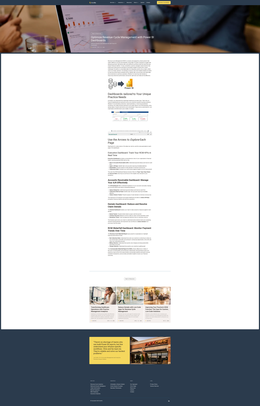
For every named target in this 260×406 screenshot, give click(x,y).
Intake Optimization (95, 388)
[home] (92, 2)
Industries (120, 2)
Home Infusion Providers (116, 386)
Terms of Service (154, 386)
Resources (129, 2)
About (135, 2)
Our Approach (133, 384)
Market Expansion (95, 390)
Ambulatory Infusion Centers (117, 384)
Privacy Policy (153, 384)
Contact (148, 2)
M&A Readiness (94, 392)
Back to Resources (96, 33)
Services (112, 2)
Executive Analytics (95, 393)
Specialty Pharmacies (115, 388)
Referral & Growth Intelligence (98, 386)
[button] (113, 2)
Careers (142, 2)
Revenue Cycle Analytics (96, 384)
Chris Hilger (133, 386)
